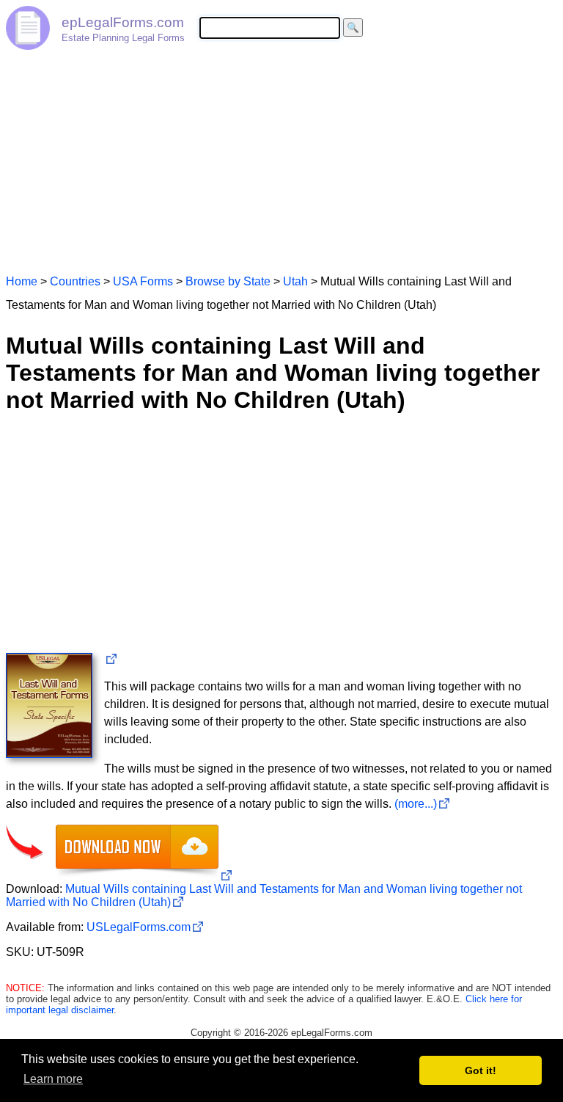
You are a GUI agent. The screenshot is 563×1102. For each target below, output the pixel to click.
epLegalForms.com (123, 22)
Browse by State (228, 281)
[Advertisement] (281, 155)
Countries (75, 281)
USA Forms (143, 281)
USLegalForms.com (139, 927)
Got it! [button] (480, 1070)
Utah (295, 281)
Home (21, 281)
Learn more (53, 1079)
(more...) (415, 804)
